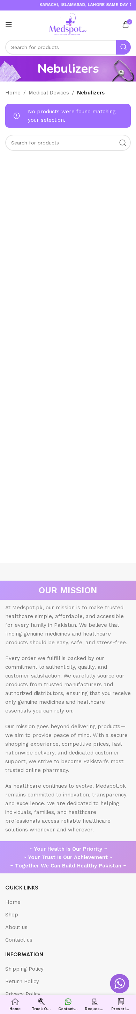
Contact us (18, 940)
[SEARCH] (123, 47)
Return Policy (22, 981)
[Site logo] (68, 24)
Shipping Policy (24, 969)
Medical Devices (49, 93)
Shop (11, 915)
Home (13, 93)
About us (16, 927)
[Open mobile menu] (9, 24)
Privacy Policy (22, 994)
